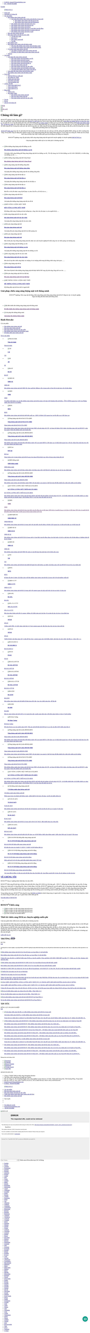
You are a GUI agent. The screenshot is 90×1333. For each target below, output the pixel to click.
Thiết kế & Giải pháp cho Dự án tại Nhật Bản (13, 974)
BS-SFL (10, 597)
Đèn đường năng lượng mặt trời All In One (27, 20)
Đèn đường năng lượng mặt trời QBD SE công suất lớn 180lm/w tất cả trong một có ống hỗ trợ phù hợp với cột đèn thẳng (38, 388)
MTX (9, 571)
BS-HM (10, 707)
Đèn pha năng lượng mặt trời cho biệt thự (16, 277)
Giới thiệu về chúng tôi (10, 14)
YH (9, 558)
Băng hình (7, 90)
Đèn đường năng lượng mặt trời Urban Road (17, 161)
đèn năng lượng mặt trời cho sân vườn (15, 217)
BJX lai (10, 450)
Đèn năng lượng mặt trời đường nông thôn (23, 68)
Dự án (6, 101)
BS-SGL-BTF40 (12, 675)
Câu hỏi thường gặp (13, 82)
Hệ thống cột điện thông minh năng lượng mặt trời (25, 52)
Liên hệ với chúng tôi (10, 102)
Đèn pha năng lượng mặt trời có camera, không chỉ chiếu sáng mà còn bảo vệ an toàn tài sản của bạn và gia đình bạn (36, 613)
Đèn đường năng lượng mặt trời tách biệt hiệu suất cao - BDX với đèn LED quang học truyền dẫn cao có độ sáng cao (37, 415)
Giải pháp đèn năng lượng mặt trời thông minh (20, 71)
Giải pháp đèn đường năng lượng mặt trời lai (23, 69)
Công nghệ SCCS (13, 88)
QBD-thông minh (13, 463)
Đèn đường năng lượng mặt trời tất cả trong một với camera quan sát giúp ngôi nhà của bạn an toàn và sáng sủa (35, 590)
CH (9, 352)
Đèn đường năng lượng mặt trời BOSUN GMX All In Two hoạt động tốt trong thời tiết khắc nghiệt (28, 965)
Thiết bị (10, 53)
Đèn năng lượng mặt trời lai (12, 267)
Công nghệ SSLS (12, 87)
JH (8, 362)
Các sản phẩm (8, 16)
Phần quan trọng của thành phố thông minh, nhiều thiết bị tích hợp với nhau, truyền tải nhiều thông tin (32, 796)
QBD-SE (10, 381)
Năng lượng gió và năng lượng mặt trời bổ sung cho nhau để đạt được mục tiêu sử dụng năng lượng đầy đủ (34, 457)
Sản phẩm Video (12, 93)
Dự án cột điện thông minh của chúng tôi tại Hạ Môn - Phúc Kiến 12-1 (20, 994)
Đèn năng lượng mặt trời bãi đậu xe (21, 63)
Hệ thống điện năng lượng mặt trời (13, 332)
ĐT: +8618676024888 (10, 3)
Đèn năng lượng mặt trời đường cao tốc (22, 58)
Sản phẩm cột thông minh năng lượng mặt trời (24, 50)
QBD (9, 394)
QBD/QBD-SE (12, 518)
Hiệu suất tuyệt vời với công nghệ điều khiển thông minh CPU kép (22, 860)
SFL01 (10, 632)
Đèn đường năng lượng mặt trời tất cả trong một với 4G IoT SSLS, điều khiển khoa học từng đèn (31, 821)
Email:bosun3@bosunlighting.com (13, 1082)
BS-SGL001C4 (12, 645)
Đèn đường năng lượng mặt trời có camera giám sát (25, 30)
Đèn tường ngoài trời (17, 39)
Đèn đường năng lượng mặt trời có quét (22, 31)
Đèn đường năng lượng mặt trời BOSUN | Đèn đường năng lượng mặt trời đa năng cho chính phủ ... (32, 1024)
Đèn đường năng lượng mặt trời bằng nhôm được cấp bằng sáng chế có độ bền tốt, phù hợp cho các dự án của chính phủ (37, 470)
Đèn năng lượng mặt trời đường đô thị (21, 61)
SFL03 (10, 619)
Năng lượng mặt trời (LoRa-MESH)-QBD (20, 476)
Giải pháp (7, 55)
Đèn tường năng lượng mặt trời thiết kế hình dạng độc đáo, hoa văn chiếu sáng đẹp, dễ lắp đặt (30, 701)
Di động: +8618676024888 (11, 1083)
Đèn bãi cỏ (14, 38)
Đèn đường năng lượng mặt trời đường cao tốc (18, 150)
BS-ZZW (10, 695)
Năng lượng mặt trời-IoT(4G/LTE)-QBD (20, 422)
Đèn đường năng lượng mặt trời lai (20, 27)
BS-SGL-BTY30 (13, 665)
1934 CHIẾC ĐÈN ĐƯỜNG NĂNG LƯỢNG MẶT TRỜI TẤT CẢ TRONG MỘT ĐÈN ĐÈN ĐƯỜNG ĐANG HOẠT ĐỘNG (38, 985)
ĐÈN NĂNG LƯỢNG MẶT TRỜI (14, 207)
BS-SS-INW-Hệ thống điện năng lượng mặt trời (22, 841)
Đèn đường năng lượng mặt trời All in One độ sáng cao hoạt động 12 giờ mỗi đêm (23, 955)
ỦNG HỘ (7, 74)
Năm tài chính (12, 342)
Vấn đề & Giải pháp (13, 80)
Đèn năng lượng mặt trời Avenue (20, 60)
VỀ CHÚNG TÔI (8, 877)
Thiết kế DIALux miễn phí (15, 76)
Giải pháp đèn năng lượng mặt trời (17, 57)
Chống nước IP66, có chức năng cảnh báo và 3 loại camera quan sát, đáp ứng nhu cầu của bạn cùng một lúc (34, 626)
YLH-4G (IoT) (12, 802)
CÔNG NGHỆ (8, 84)
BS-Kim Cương (12, 720)
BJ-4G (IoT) (11, 815)
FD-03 (10, 655)
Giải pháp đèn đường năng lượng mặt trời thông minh (26, 47)
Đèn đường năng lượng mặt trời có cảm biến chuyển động (27, 28)
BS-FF (10, 372)
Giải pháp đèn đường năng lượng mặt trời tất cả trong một (27, 19)
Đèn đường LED (12, 42)
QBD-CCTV (11, 584)
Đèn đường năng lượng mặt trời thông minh (20, 44)
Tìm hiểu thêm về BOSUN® (9, 897)
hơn (2, 944)
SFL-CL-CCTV (12, 606)
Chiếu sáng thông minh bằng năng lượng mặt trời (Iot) (19, 1094)
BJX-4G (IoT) (12, 828)
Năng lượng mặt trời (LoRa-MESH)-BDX (20, 436)
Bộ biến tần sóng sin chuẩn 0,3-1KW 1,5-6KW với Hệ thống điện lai (23, 847)
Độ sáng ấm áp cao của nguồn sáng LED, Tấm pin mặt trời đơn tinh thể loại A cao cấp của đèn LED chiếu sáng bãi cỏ (37, 727)
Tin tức (6, 99)
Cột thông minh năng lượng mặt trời (18, 49)
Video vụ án (11, 91)
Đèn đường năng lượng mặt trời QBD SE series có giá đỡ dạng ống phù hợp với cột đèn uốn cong (31, 552)
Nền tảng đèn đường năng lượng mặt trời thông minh (26, 46)
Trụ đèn (13, 41)
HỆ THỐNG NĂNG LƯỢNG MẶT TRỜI (17, 284)
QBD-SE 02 (11, 531)
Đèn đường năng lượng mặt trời (16, 17)
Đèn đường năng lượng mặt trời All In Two (23, 23)
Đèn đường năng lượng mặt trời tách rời (22, 25)
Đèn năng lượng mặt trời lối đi (13, 198)
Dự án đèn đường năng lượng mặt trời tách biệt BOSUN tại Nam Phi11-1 (21, 1000)
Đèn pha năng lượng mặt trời (16, 33)
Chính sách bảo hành (13, 79)
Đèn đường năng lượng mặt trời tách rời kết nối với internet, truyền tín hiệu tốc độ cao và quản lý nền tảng (33, 809)
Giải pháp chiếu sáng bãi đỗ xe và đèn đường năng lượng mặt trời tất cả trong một (27, 1015)
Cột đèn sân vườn (16, 36)
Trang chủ (7, 12)
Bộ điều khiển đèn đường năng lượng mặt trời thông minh (21, 309)
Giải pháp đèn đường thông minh (14, 316)
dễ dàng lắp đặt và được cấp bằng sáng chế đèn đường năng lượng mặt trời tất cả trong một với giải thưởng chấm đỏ (36, 577)
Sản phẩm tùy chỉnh (13, 77)
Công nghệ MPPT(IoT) (14, 85)
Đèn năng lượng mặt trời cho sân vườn (18, 35)
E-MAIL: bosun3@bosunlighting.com (14, 2)
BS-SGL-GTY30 (13, 685)
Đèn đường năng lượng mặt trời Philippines (27, 22)
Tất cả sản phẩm (5, 335)
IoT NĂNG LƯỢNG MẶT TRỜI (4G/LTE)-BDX (22, 489)
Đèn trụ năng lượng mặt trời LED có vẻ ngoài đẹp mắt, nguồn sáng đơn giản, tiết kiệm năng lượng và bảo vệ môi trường (37, 714)
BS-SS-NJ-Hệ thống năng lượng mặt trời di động (22, 854)
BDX (9, 409)
